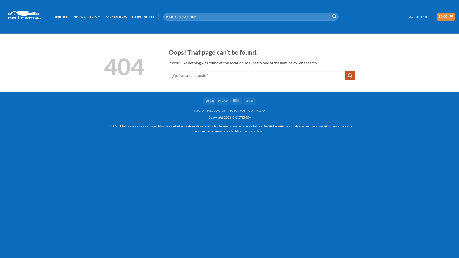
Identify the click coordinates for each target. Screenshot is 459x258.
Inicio (61, 16)
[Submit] (334, 17)
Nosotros (116, 16)
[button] (418, 16)
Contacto (143, 16)
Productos (84, 16)
